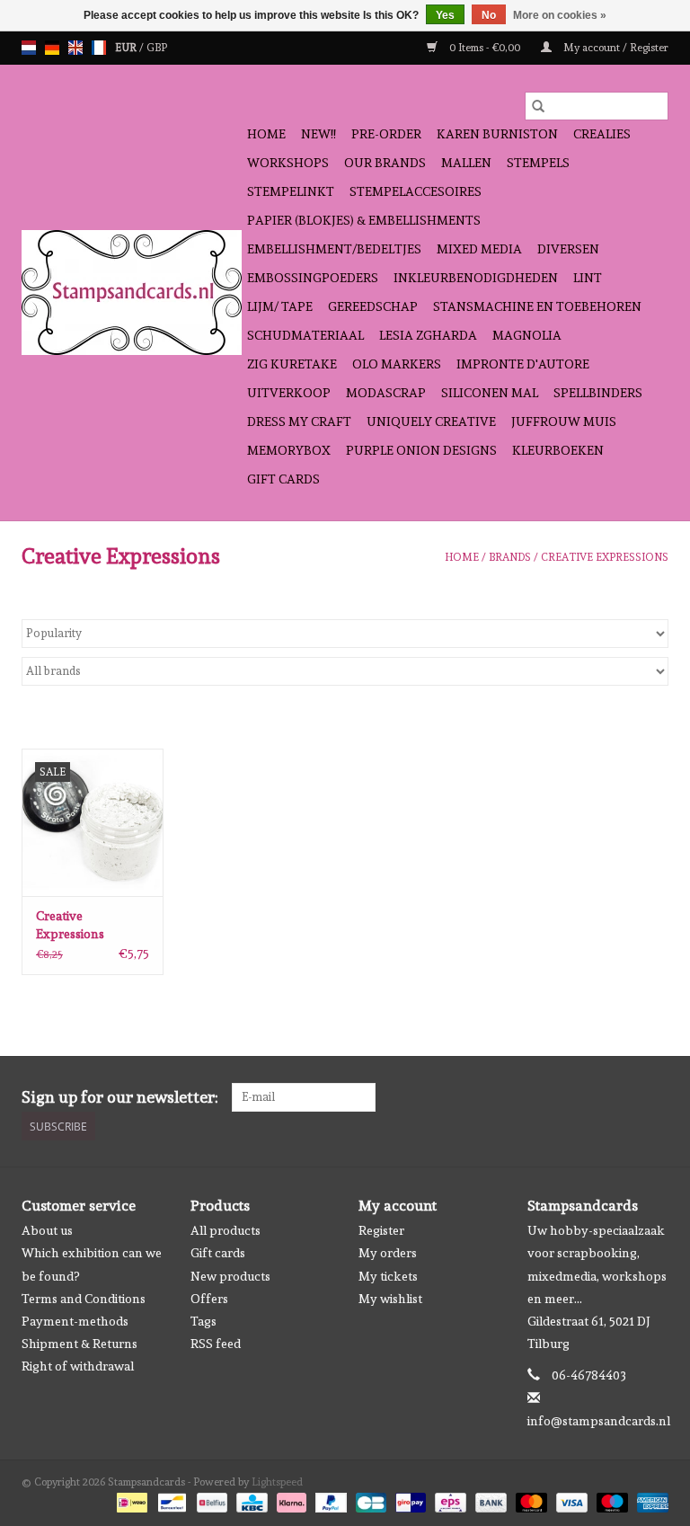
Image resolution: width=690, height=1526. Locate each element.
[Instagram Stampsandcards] (654, 1097)
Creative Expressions (604, 557)
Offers (209, 1298)
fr (99, 47)
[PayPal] (329, 1499)
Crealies (602, 134)
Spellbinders (597, 393)
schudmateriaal (305, 335)
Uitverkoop (289, 393)
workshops (288, 162)
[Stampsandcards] (132, 292)
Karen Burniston (497, 134)
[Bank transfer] (489, 1499)
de (52, 47)
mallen (466, 162)
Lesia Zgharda (428, 335)
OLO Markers (396, 364)
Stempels (538, 162)
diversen (568, 249)
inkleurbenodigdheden (476, 278)
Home (266, 134)
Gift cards (283, 479)
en (75, 47)
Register (381, 1230)
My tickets (388, 1276)
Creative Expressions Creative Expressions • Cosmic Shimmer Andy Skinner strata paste (84, 926)
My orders (387, 1253)
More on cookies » (559, 15)
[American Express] (649, 1499)
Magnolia (527, 335)
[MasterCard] (529, 1499)
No (489, 15)
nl (29, 47)
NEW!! (318, 134)
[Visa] (570, 1499)
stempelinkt (290, 191)
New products (230, 1276)
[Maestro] (610, 1499)
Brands (510, 557)
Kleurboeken (558, 450)
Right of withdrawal (78, 1366)
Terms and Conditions (84, 1298)
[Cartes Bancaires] (369, 1499)
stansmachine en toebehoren (537, 306)
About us (47, 1230)
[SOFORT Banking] (289, 1499)
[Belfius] (210, 1499)
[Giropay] (409, 1499)
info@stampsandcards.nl (598, 1421)
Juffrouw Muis (563, 421)
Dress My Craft (299, 421)
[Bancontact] (170, 1499)
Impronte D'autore (522, 364)
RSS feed (215, 1343)
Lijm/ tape (280, 306)
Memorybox (289, 450)
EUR (127, 47)
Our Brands (385, 162)
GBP (156, 47)
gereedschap (373, 306)
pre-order (386, 134)
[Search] (538, 106)
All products (225, 1230)
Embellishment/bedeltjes (334, 249)
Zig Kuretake (292, 364)
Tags (203, 1321)
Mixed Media (479, 249)
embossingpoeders (312, 278)
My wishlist (390, 1298)
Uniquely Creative (431, 421)
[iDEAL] (130, 1499)
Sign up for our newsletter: (120, 1096)
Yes (445, 15)
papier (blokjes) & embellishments (364, 220)
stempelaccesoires (415, 191)
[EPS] (448, 1499)
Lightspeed (277, 1482)
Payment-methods (75, 1321)
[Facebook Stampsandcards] (622, 1097)
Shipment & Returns (79, 1343)
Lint (587, 278)
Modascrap (386, 393)
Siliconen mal (489, 393)
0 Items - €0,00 (485, 47)
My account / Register (614, 47)
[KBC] (250, 1499)
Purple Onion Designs (421, 450)
